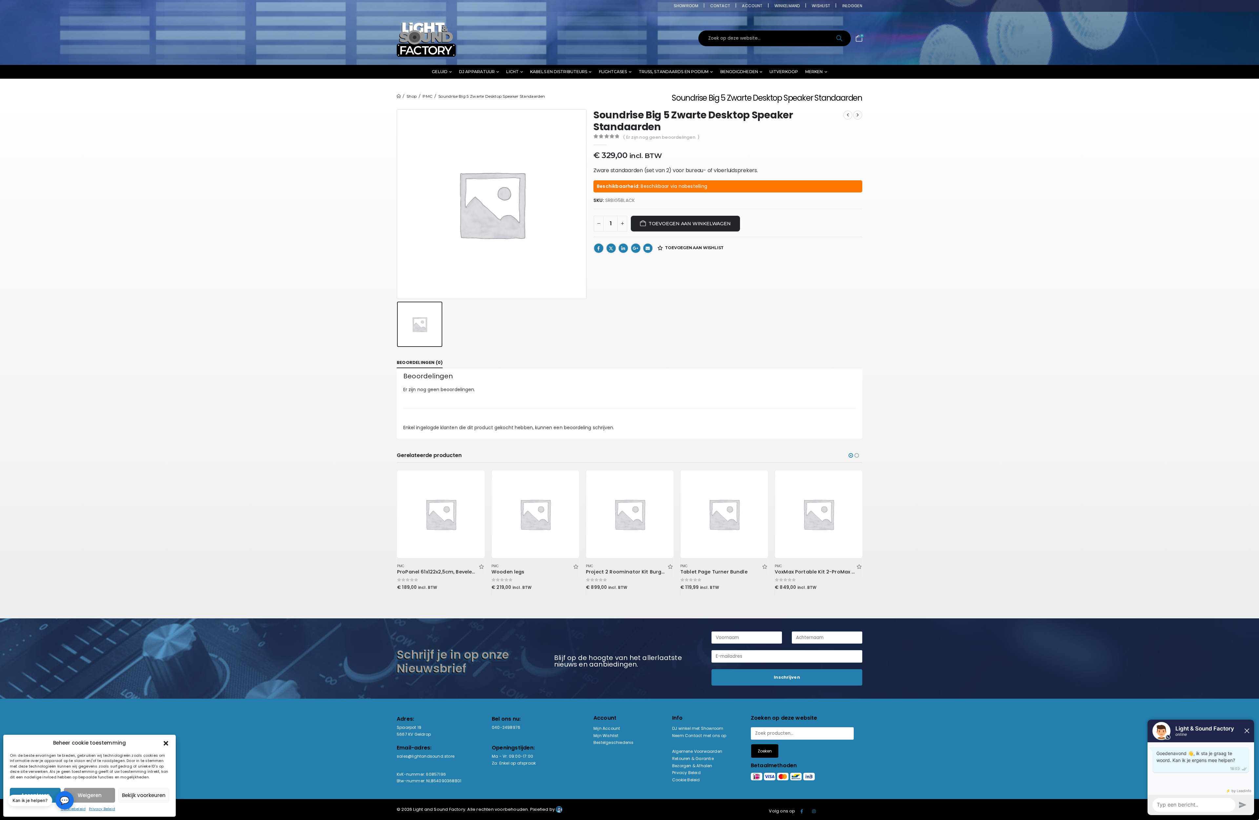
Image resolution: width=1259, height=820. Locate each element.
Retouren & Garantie (693, 758)
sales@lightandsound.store (425, 756)
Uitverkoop (783, 71)
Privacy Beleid (102, 808)
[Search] (840, 38)
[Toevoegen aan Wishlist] (481, 566)
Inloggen (852, 6)
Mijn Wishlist (606, 735)
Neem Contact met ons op (699, 735)
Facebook (598, 248)
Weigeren (90, 795)
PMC (401, 566)
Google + (635, 248)
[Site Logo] (426, 38)
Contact (720, 6)
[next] (857, 115)
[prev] (847, 115)
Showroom (686, 6)
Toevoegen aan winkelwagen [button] (474, 481)
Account (752, 6)
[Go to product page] (440, 514)
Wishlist (821, 6)
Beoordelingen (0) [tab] (420, 362)
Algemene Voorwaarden (697, 751)
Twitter (611, 248)
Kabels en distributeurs (558, 71)
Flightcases (613, 71)
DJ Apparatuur (477, 71)
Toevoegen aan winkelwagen (690, 224)
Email (648, 248)
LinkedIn (623, 248)
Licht (512, 71)
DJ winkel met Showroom (697, 728)
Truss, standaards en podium (674, 71)
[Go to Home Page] (399, 96)
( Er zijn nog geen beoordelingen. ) (661, 137)
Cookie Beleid (686, 780)
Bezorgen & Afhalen (692, 766)
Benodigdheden (739, 71)
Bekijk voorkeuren (144, 795)
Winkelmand (787, 6)
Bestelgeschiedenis (613, 742)
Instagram (814, 811)
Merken (814, 71)
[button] (166, 743)
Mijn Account (606, 728)
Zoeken (765, 751)
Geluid (440, 71)
